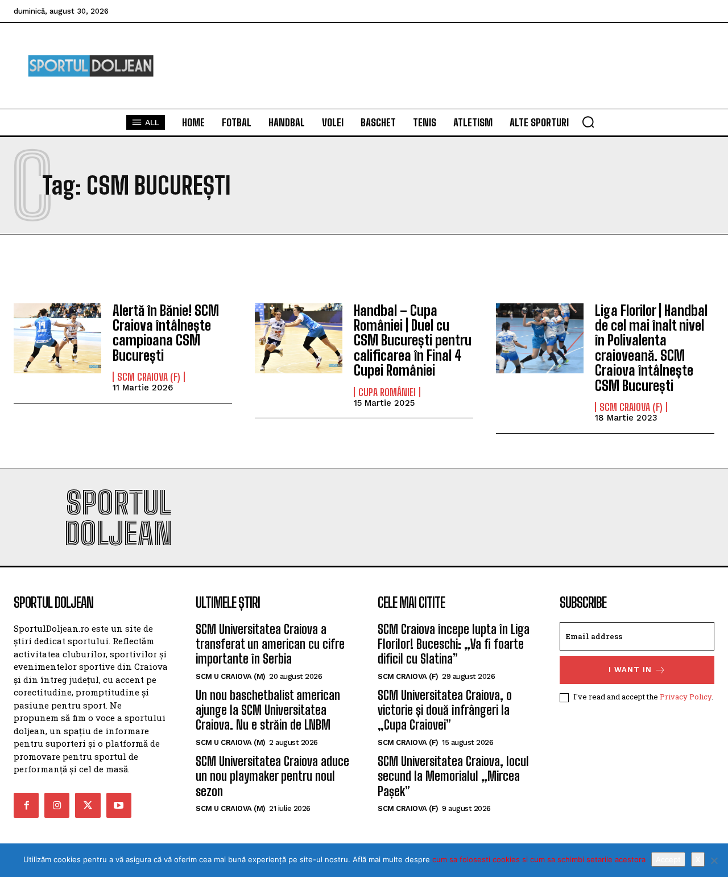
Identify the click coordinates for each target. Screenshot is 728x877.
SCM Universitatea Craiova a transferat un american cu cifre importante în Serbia (270, 644)
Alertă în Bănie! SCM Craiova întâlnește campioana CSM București (166, 333)
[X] (713, 860)
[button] (588, 121)
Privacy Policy (686, 696)
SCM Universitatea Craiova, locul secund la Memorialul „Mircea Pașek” (453, 776)
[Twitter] (87, 805)
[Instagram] (56, 805)
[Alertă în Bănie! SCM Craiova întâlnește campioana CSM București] (57, 338)
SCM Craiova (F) (148, 377)
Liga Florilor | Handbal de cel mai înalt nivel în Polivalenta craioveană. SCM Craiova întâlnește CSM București (651, 348)
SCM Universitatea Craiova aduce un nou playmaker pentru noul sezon (272, 776)
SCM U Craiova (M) (231, 676)
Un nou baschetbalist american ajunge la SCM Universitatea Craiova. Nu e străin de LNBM (268, 710)
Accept (668, 859)
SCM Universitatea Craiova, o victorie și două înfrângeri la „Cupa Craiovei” (445, 710)
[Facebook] (26, 805)
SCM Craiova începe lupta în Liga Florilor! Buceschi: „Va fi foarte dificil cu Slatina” (454, 644)
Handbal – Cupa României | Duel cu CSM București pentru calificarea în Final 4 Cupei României (412, 340)
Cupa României (387, 392)
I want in (630, 669)
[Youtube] (118, 805)
